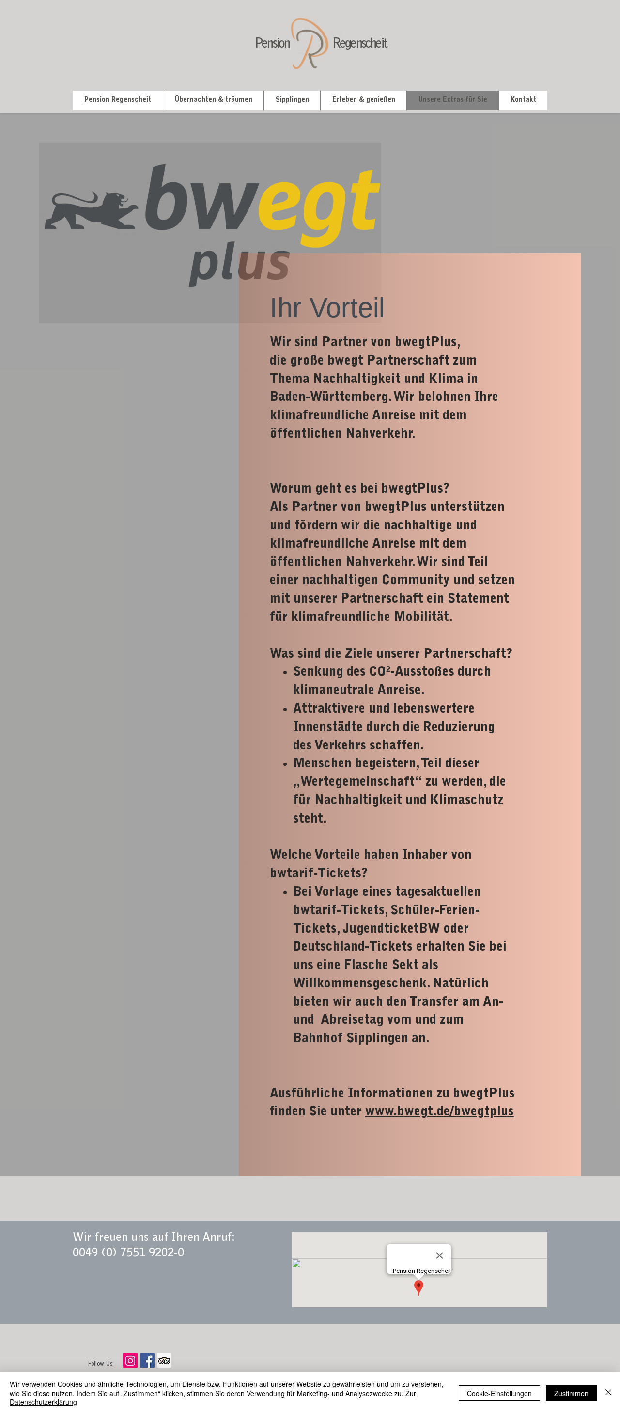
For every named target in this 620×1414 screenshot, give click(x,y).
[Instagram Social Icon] (130, 1360)
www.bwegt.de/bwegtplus (439, 1112)
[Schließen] (608, 1393)
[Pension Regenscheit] (147, 1360)
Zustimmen (571, 1393)
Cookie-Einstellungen (499, 1393)
